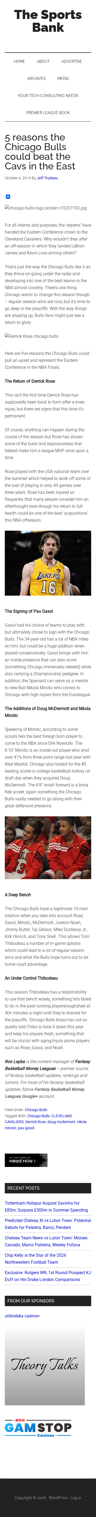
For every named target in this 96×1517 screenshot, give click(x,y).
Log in (76, 1498)
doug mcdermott (61, 1122)
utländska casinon (22, 1315)
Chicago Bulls (36, 1110)
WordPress (58, 1498)
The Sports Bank (48, 21)
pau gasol (26, 1128)
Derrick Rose (35, 1122)
